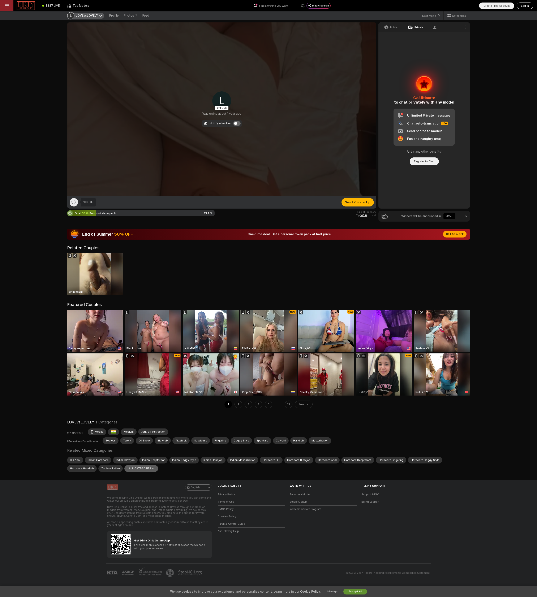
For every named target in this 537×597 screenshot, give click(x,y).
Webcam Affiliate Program (305, 509)
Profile (114, 15)
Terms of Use (226, 501)
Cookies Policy (227, 516)
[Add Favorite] (74, 202)
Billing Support (370, 501)
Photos (130, 15)
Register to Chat (424, 161)
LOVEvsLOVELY (80, 422)
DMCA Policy (226, 509)
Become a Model (300, 494)
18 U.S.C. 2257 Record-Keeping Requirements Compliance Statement (388, 572)
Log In (525, 5)
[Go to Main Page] (25, 5)
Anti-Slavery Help (228, 531)
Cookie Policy (310, 591)
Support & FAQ (370, 494)
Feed (145, 15)
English (195, 487)
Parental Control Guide (231, 523)
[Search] (303, 6)
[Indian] (113, 431)
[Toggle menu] (6, 5)
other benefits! (431, 151)
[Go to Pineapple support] (170, 573)
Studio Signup (298, 501)
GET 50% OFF (455, 234)
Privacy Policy (226, 494)
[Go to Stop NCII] (190, 572)
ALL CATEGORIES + (141, 468)
